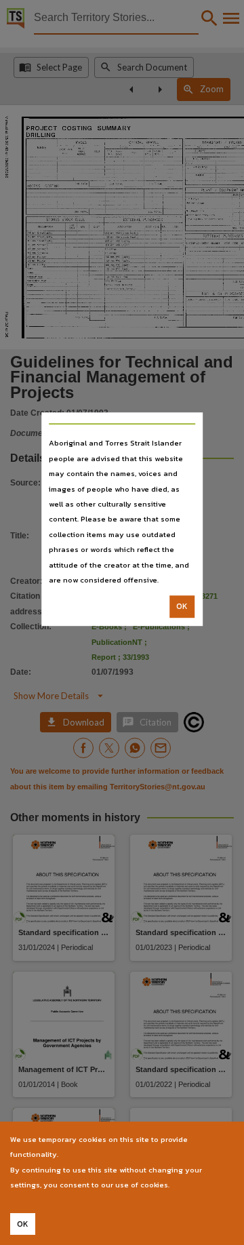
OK (182, 607)
